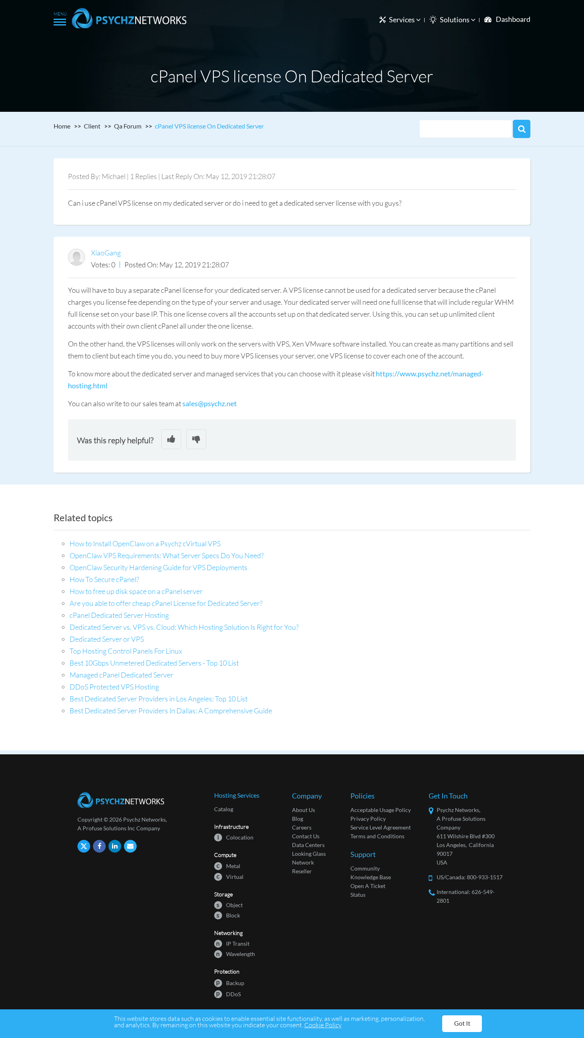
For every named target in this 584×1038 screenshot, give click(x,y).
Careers (301, 827)
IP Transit (232, 943)
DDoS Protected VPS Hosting (114, 686)
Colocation (235, 837)
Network (303, 862)
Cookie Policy (323, 1024)
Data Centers (308, 844)
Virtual (230, 876)
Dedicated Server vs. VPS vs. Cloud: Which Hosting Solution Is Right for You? (184, 627)
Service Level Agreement (380, 827)
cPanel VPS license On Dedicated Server (209, 126)
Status (357, 894)
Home (62, 126)
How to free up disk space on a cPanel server (136, 591)
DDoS (228, 993)
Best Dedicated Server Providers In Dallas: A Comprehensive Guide (171, 710)
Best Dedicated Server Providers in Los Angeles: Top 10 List (159, 698)
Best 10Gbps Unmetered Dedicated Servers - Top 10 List (154, 662)
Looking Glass (309, 853)
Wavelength (235, 953)
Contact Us (305, 836)
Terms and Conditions (377, 836)
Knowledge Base (370, 877)
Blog (297, 818)
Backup (230, 982)
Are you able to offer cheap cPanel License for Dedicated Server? (166, 603)
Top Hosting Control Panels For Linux (126, 651)
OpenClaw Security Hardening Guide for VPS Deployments (159, 567)
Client (92, 126)
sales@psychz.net (209, 403)
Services (402, 19)
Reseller (302, 871)
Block (228, 915)
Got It (462, 1023)
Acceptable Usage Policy (380, 809)
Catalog (223, 809)
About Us (303, 809)
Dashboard (513, 19)
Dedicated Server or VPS (107, 639)
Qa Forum (127, 126)
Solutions (455, 19)
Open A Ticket (367, 885)
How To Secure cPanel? (104, 579)
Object (230, 904)
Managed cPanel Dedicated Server (121, 674)
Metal (228, 865)
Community (365, 868)
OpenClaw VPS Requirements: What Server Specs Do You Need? (167, 555)
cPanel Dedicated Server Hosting (119, 615)
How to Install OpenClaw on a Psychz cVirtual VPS (145, 543)
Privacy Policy (368, 818)
